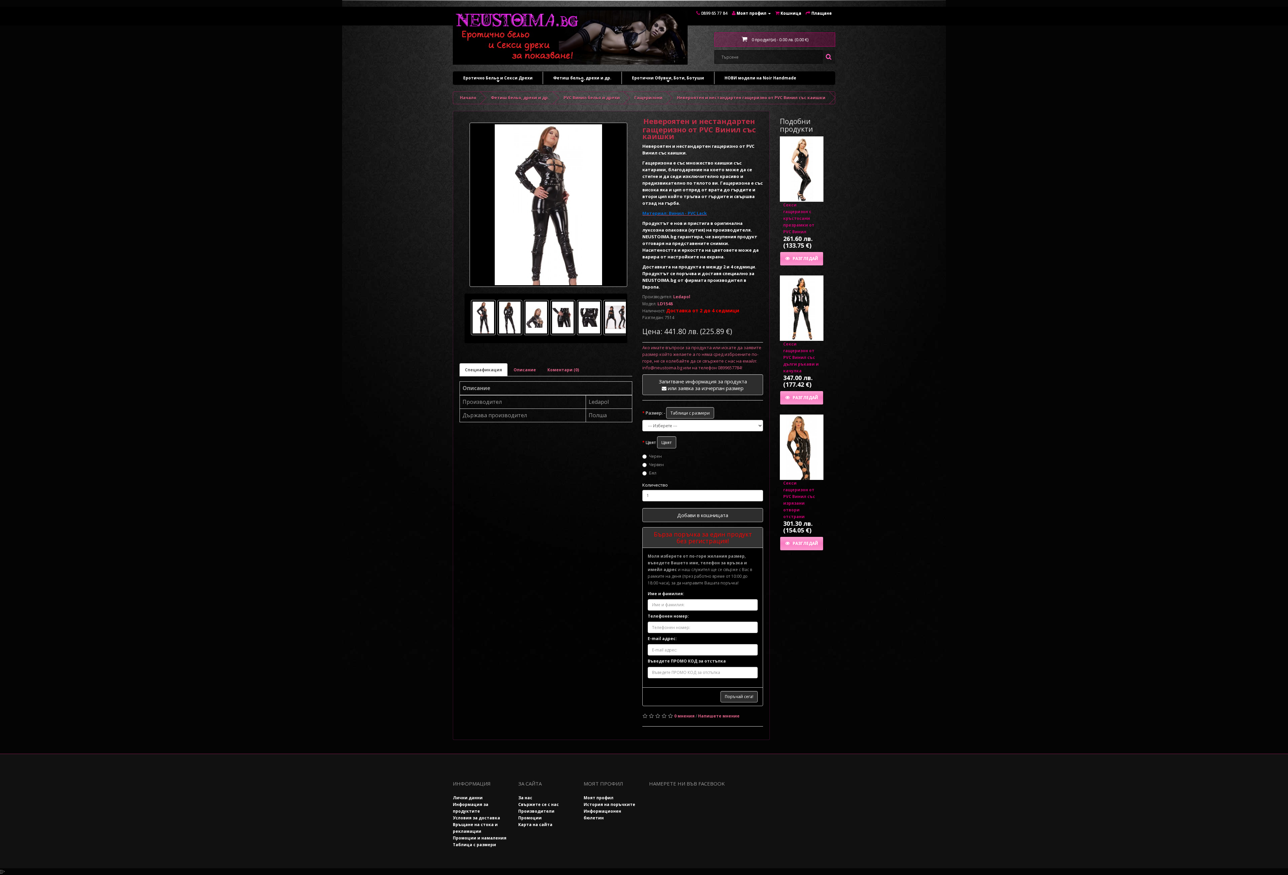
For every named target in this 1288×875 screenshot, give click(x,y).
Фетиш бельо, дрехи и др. (582, 79)
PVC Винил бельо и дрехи (592, 98)
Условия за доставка (476, 818)
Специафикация (483, 370)
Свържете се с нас (538, 804)
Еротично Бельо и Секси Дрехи (498, 79)
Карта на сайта (535, 824)
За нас (525, 798)
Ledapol (681, 297)
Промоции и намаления (479, 838)
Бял (652, 473)
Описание (525, 370)
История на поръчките (609, 804)
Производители (536, 811)
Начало (468, 98)
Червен (656, 464)
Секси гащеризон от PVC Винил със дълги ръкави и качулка (801, 357)
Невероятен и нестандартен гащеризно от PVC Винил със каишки (751, 98)
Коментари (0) (563, 370)
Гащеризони (648, 98)
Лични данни (468, 798)
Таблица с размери (474, 845)
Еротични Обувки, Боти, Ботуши (668, 79)
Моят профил (598, 798)
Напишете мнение (719, 716)
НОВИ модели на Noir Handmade (760, 78)
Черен (655, 456)
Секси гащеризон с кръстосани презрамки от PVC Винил (798, 218)
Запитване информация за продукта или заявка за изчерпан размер (703, 384)
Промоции (530, 818)
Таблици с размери (690, 413)
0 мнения (684, 716)
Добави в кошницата (702, 515)
